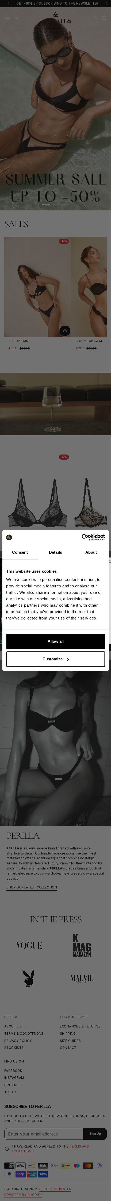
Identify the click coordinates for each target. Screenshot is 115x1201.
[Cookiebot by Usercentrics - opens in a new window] (81, 537)
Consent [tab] (20, 552)
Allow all (56, 641)
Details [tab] (55, 552)
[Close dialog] (110, 560)
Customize (53, 659)
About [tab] (91, 552)
